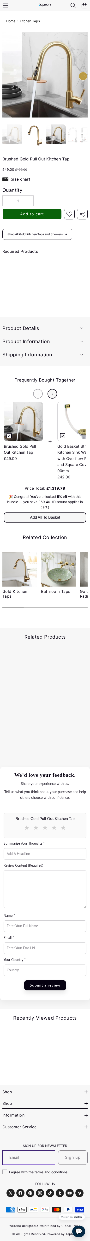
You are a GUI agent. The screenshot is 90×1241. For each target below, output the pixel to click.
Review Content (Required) (23, 865)
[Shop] (5, 5)
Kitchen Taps (29, 21)
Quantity (12, 190)
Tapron (71, 1234)
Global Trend (70, 1226)
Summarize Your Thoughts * (24, 843)
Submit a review (45, 985)
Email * (9, 938)
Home (10, 21)
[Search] (73, 5)
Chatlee (78, 1217)
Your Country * (15, 960)
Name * (9, 916)
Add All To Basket (45, 517)
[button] (84, 5)
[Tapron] (45, 5)
